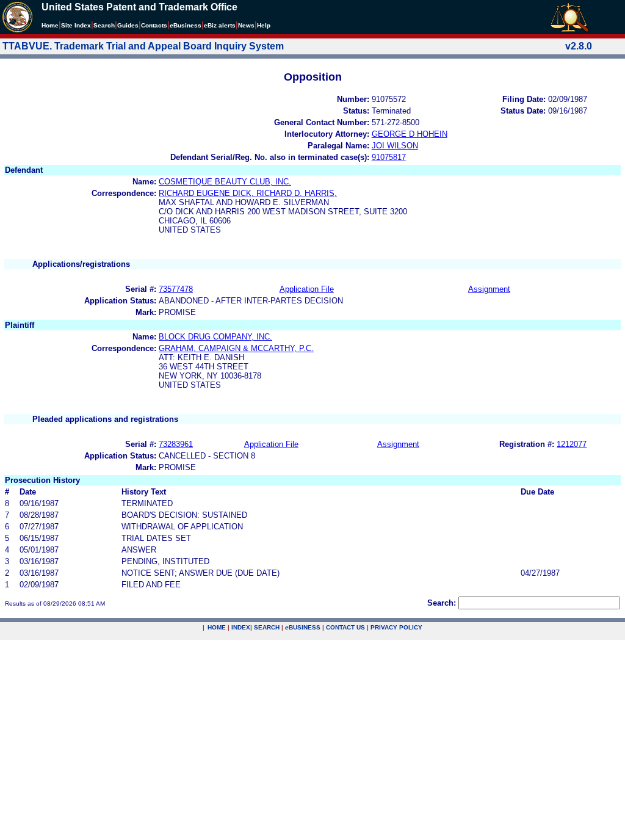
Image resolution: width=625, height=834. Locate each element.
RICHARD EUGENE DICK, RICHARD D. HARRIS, (248, 193)
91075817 (389, 157)
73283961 (176, 444)
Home (50, 25)
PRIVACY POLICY (396, 627)
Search (104, 25)
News (246, 25)
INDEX (240, 627)
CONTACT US (345, 627)
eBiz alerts (220, 25)
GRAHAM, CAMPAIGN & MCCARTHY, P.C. (236, 348)
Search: (441, 602)
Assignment (489, 289)
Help (263, 25)
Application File (307, 289)
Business (185, 25)
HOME (217, 627)
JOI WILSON (395, 145)
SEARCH (267, 627)
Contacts (154, 25)
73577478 (176, 289)
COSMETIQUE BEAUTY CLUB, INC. (225, 181)
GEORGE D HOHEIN (409, 134)
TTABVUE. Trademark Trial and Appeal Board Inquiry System (143, 46)
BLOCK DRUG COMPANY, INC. (215, 336)
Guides (128, 25)
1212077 (572, 444)
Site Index (76, 25)
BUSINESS (302, 627)
